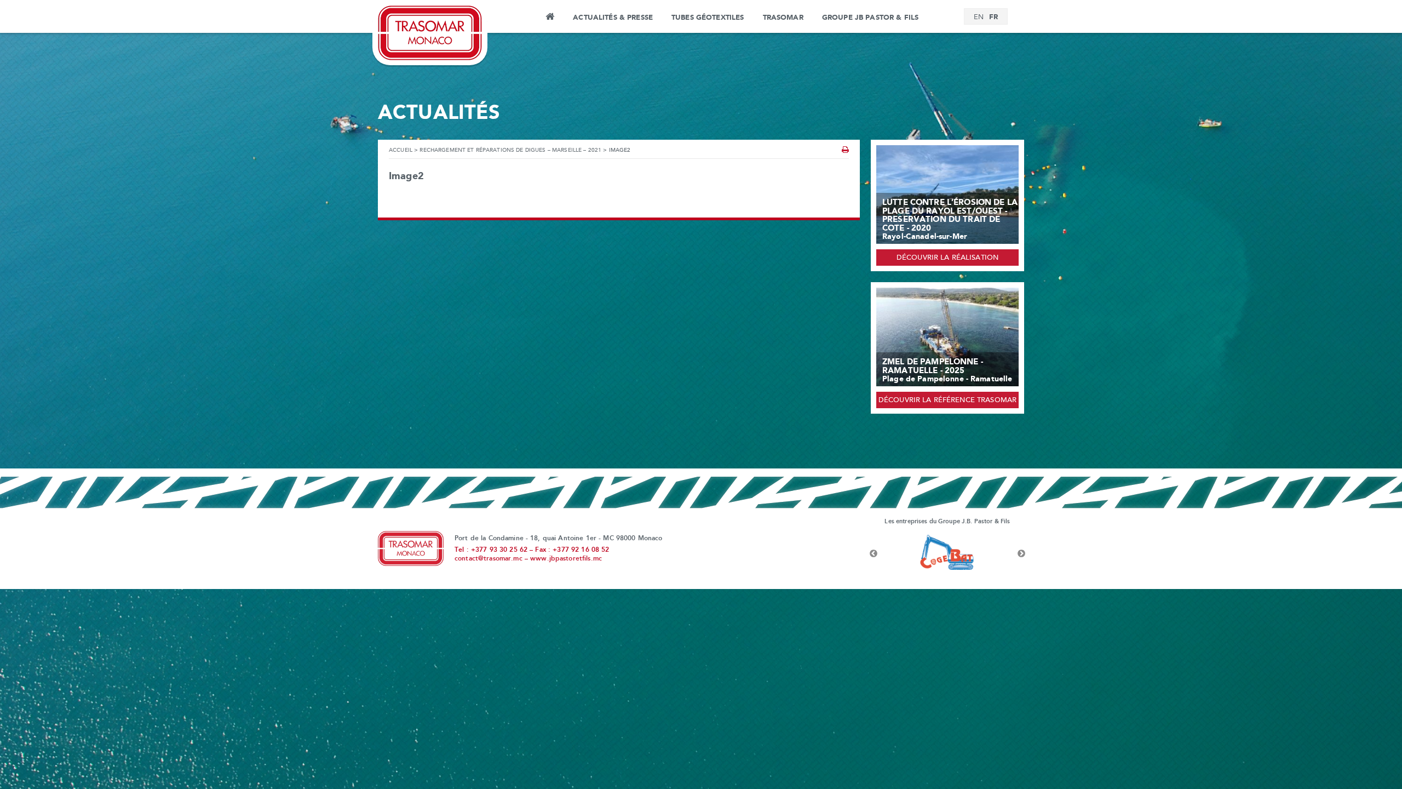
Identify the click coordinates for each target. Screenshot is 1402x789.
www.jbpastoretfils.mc (566, 559)
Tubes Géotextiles (707, 17)
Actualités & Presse (613, 17)
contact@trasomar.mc (488, 559)
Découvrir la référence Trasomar (947, 400)
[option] (947, 554)
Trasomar (783, 17)
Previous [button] (873, 553)
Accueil (549, 18)
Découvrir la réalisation (947, 258)
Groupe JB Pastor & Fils (870, 17)
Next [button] (1021, 553)
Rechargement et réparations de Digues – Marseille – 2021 (510, 150)
